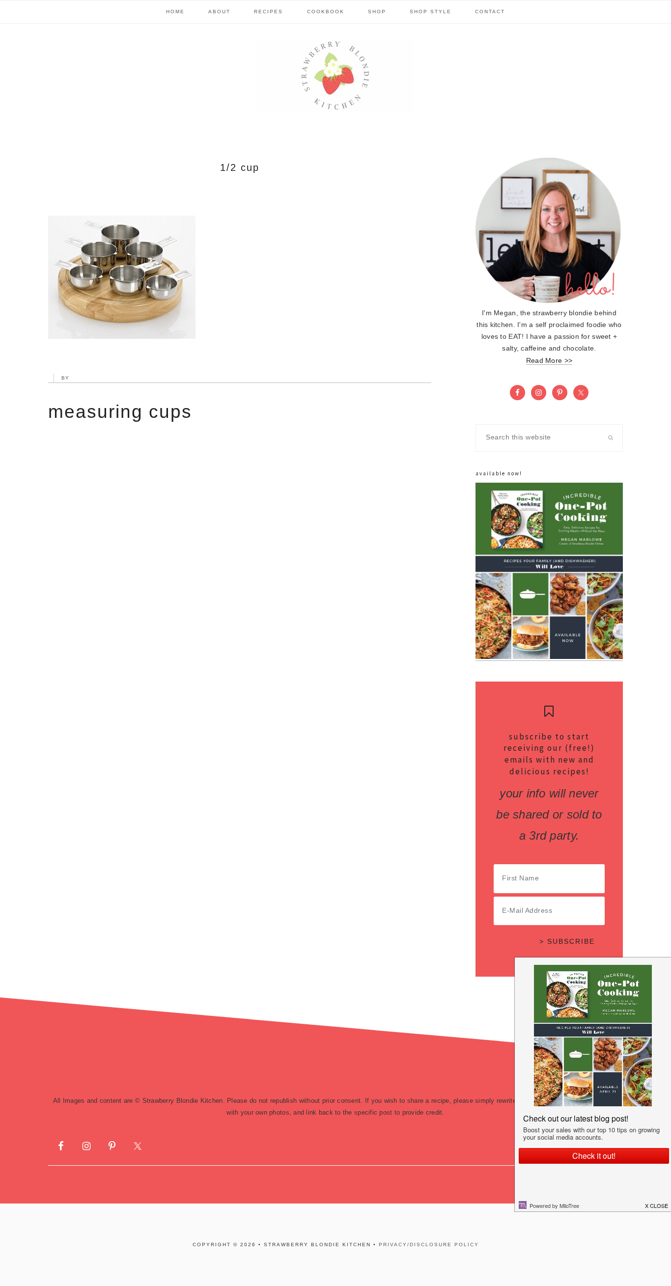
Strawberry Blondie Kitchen (335, 75)
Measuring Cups (120, 412)
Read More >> (549, 360)
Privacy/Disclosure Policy (429, 1244)
